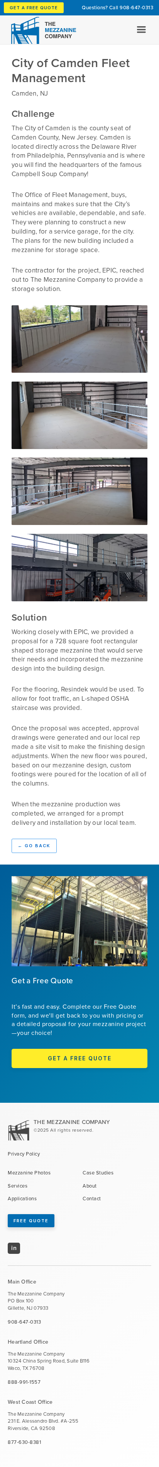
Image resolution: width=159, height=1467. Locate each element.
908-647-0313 (136, 7)
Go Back (34, 845)
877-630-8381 (24, 1442)
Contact (92, 1198)
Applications (22, 1198)
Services (17, 1186)
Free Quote (31, 1220)
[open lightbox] (79, 339)
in (14, 1247)
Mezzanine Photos (29, 1172)
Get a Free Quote (34, 7)
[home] (40, 30)
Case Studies (98, 1172)
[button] (141, 30)
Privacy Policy (24, 1154)
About (90, 1186)
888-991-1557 (24, 1382)
